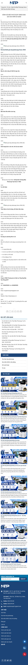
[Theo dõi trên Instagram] (5, 660)
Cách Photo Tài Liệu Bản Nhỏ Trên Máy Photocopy (14, 336)
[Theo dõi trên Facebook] (2, 660)
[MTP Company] (14, 2)
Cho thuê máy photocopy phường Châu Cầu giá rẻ (11, 492)
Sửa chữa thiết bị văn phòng (9, 362)
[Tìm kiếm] (26, 2)
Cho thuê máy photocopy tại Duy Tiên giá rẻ (12, 332)
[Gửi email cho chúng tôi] (10, 660)
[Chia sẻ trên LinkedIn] (20, 311)
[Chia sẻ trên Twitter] (12, 311)
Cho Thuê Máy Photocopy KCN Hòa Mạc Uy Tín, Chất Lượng (13, 540)
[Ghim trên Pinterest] (18, 311)
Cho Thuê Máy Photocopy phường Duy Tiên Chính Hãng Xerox (14, 416)
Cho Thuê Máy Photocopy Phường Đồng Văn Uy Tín (11, 393)
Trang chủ (3, 7)
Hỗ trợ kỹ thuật (5, 365)
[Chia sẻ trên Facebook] (10, 311)
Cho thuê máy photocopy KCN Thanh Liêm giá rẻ (11, 564)
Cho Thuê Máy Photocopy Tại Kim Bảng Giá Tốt (13, 349)
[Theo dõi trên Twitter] (8, 660)
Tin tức (8, 7)
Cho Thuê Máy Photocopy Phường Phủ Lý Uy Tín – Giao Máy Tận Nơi (13, 516)
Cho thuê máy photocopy (8, 359)
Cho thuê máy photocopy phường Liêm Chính (10, 440)
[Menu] (2, 3)
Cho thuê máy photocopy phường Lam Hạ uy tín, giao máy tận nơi (13, 466)
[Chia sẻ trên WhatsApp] (7, 311)
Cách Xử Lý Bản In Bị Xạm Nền (9, 329)
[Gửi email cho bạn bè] (15, 311)
